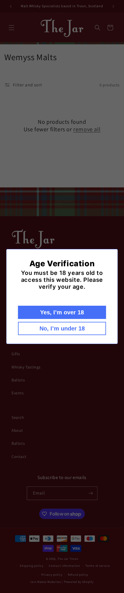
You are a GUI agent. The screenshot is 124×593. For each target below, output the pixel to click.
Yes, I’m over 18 (62, 312)
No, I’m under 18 (62, 328)
